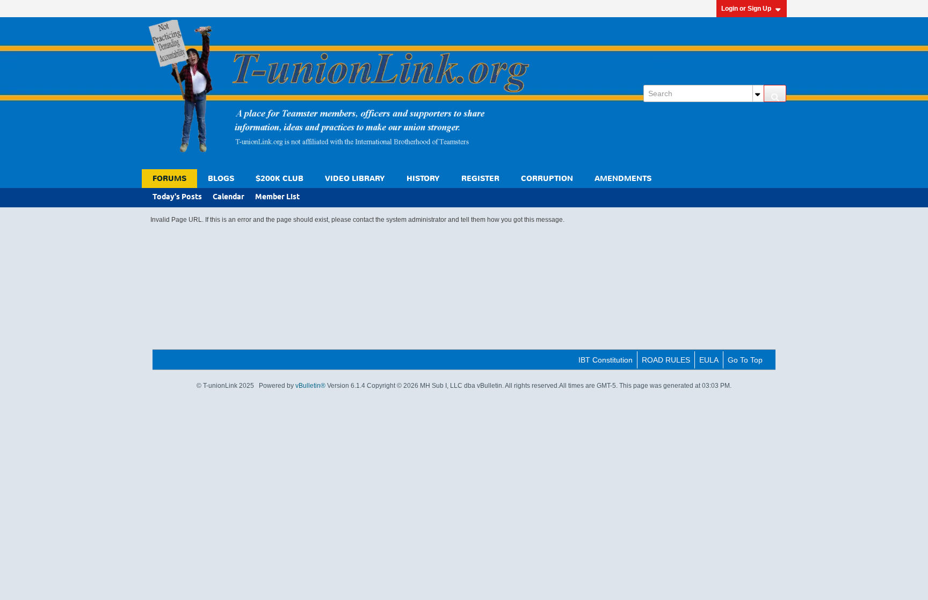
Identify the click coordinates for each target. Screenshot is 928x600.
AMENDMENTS (623, 179)
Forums (169, 179)
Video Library (355, 179)
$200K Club (279, 179)
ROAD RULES (666, 360)
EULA (709, 360)
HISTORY (423, 179)
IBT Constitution (605, 360)
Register (480, 179)
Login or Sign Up (746, 8)
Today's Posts (177, 197)
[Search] (775, 93)
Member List (277, 197)
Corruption (547, 179)
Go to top (745, 360)
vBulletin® (310, 385)
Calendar (228, 197)
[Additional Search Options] (758, 93)
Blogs (221, 179)
